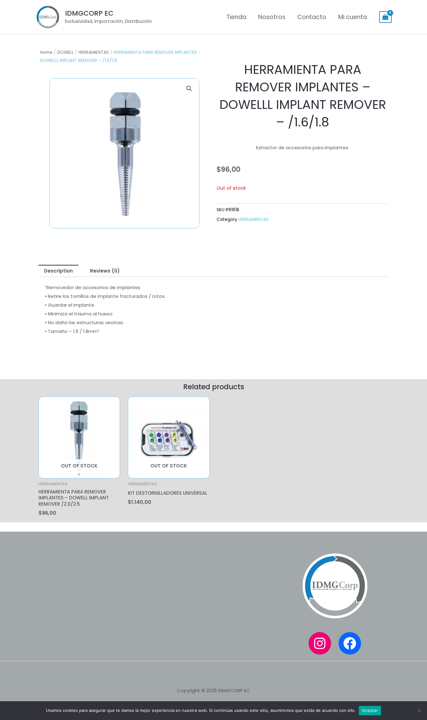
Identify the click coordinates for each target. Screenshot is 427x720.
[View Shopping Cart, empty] (385, 17)
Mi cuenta (352, 17)
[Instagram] (320, 643)
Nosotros (271, 17)
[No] (419, 710)
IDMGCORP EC (89, 13)
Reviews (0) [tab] (105, 271)
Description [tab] (58, 271)
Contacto (311, 17)
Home (46, 52)
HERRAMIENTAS (93, 52)
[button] (189, 88)
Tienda (236, 17)
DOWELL (65, 52)
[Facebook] (350, 643)
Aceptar (370, 710)
